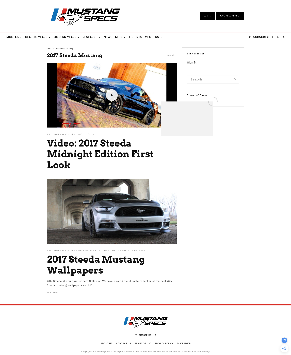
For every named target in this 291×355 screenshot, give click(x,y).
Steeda (91, 134)
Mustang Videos (78, 134)
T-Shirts (135, 37)
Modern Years (65, 37)
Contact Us (123, 343)
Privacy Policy (164, 343)
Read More (52, 292)
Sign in (192, 62)
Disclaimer (184, 343)
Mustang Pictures (79, 250)
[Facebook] (273, 37)
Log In (207, 16)
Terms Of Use (143, 343)
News (108, 37)
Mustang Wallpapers (127, 250)
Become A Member (230, 16)
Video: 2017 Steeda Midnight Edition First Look (100, 154)
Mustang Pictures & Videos (102, 250)
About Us (106, 343)
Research (90, 37)
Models (12, 37)
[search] (235, 79)
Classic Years (36, 37)
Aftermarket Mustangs (58, 134)
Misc (118, 37)
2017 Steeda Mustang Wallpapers (96, 265)
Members (152, 37)
